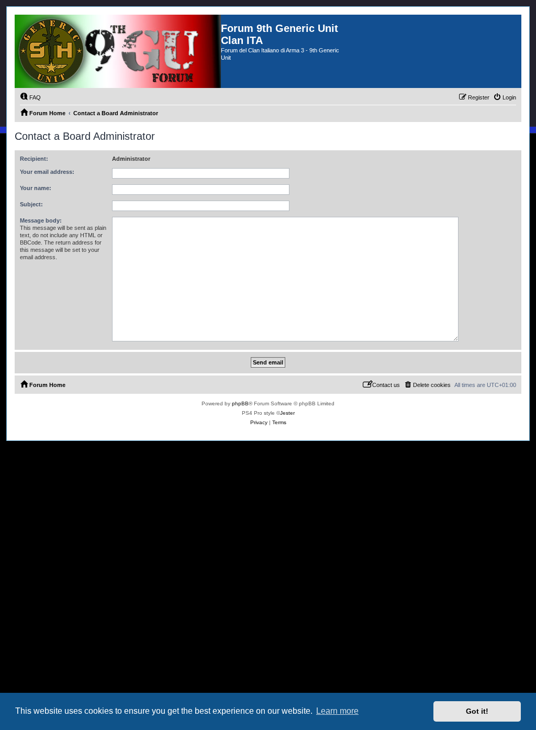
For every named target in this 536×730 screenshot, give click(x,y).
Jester (287, 413)
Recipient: (34, 159)
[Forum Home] (118, 51)
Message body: (41, 220)
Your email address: (47, 172)
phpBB (240, 403)
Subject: (31, 204)
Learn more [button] (337, 710)
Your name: (35, 188)
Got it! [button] (477, 711)
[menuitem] (30, 97)
